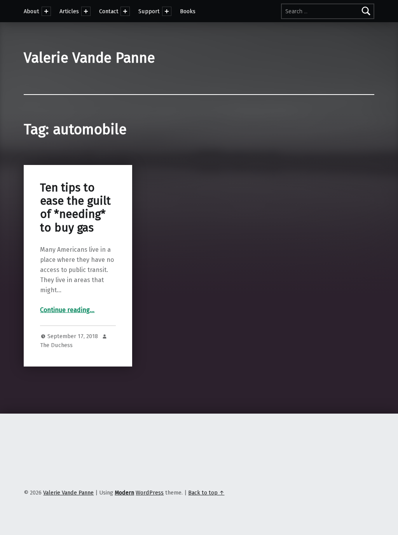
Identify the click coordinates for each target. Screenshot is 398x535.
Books (188, 11)
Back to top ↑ (206, 492)
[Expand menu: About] (46, 11)
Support (149, 11)
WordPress (150, 492)
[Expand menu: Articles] (86, 11)
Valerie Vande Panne (89, 58)
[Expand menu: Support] (166, 11)
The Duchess (56, 345)
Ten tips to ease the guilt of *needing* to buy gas (75, 208)
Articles (69, 11)
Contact (109, 11)
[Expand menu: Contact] (125, 11)
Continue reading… (67, 310)
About (31, 11)
